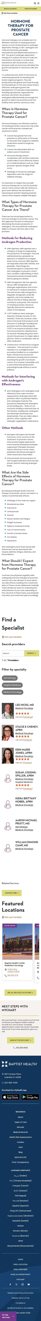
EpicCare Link (20, 1157)
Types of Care (20, 1122)
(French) (20, 1186)
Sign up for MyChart (19, 1040)
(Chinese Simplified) (20, 1181)
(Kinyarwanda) (20, 1246)
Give (21, 1147)
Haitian (20, 1226)
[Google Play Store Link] (30, 1097)
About (20, 1117)
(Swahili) (21, 1221)
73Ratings (27, 763)
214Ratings (28, 789)
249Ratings (28, 717)
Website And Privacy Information (21, 1293)
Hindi (20, 1241)
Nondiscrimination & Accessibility (20, 1308)
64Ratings (27, 740)
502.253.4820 (22, 1048)
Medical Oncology (13, 692)
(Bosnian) (20, 1236)
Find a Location (10, 9)
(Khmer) (20, 1231)
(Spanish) (20, 1206)
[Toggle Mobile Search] (35, 3)
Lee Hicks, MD (24, 705)
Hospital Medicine (12, 685)
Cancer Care (11, 893)
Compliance (20, 1303)
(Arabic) (20, 1175)
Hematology (10, 678)
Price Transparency (20, 1162)
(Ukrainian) (21, 1216)
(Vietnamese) (20, 1211)
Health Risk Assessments (20, 1137)
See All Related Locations (19, 992)
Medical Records (20, 1132)
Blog (20, 1152)
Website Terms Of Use (20, 1298)
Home (20, 1259)
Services (20, 1127)
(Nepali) (20, 1196)
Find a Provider (31, 9)
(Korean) (20, 1191)
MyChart (21, 1279)
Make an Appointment (20, 1274)
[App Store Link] (11, 1097)
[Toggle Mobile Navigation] (38, 3)
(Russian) (20, 1201)
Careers (20, 1142)
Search (30, 653)
